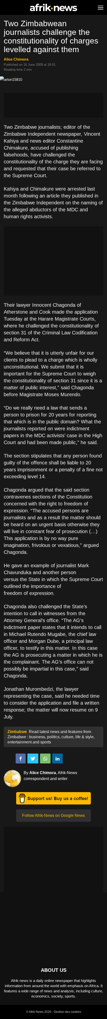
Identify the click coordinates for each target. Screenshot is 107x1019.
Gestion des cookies (67, 1012)
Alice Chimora (16, 59)
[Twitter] (32, 758)
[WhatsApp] (45, 758)
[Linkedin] (57, 758)
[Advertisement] (53, 105)
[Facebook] (21, 758)
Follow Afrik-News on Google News (53, 815)
